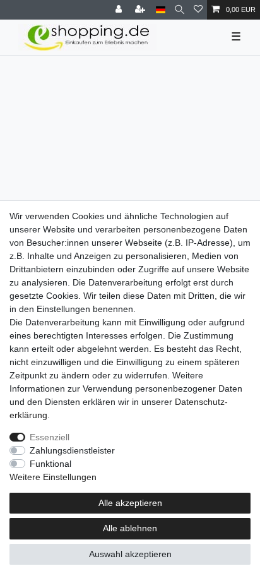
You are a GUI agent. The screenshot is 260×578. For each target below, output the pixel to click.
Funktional (50, 464)
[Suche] (179, 10)
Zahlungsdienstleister (72, 450)
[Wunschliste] (198, 10)
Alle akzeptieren (130, 503)
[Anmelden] (120, 10)
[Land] (160, 10)
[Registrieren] (141, 10)
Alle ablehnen (130, 528)
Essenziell (49, 437)
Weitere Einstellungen (53, 477)
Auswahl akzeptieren (130, 554)
